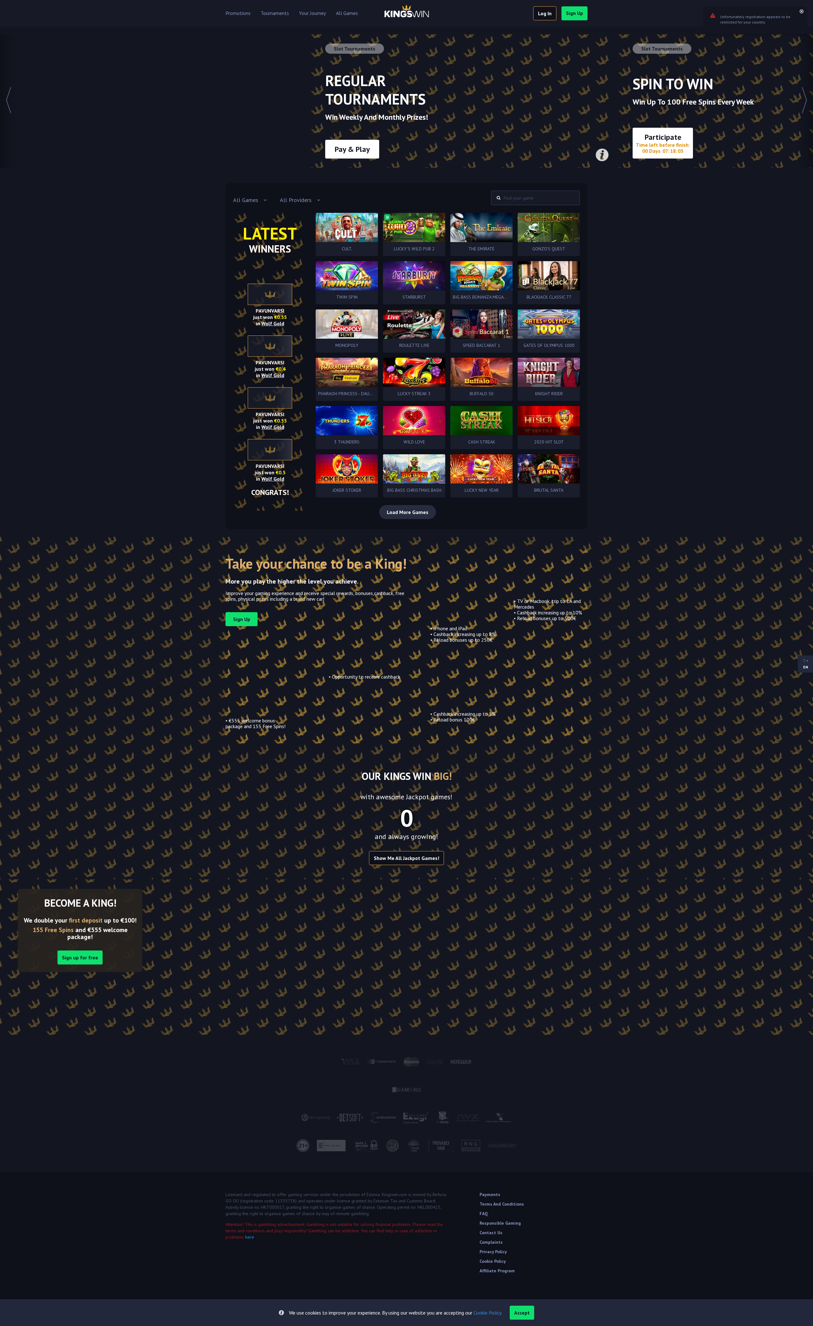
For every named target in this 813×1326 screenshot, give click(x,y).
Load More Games (407, 512)
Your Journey (312, 13)
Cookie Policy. (488, 1312)
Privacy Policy (493, 1252)
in (270, 323)
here (249, 1237)
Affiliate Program (497, 1271)
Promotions (238, 13)
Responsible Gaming (500, 1223)
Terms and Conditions (502, 1204)
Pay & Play (352, 149)
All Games (347, 13)
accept (522, 1312)
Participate (663, 143)
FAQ (484, 1213)
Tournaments (275, 13)
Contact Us (491, 1232)
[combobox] (250, 200)
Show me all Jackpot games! (406, 858)
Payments (490, 1194)
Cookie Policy (493, 1261)
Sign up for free (80, 957)
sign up (574, 13)
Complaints (491, 1242)
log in (545, 13)
